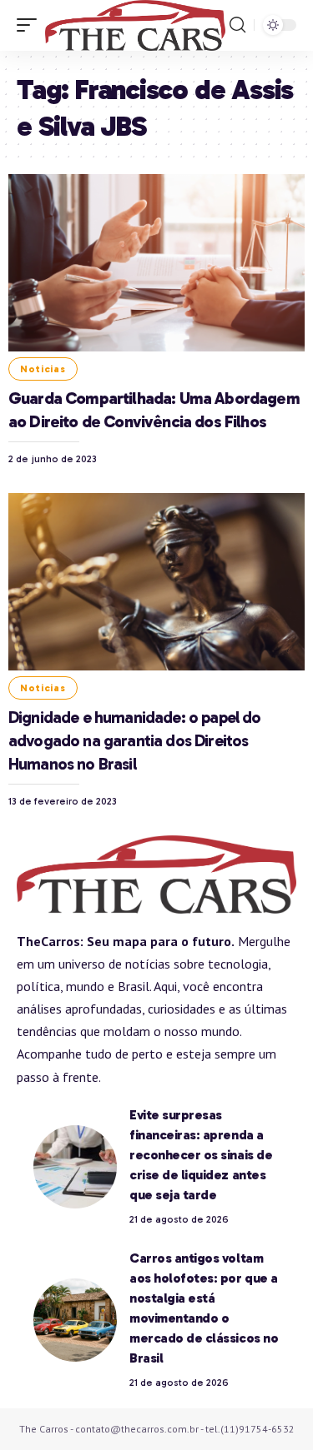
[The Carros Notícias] (135, 25)
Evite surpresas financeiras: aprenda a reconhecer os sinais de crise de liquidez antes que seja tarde (200, 1155)
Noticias (43, 369)
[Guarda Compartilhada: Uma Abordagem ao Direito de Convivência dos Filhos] (156, 262)
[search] (237, 25)
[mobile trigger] (31, 25)
